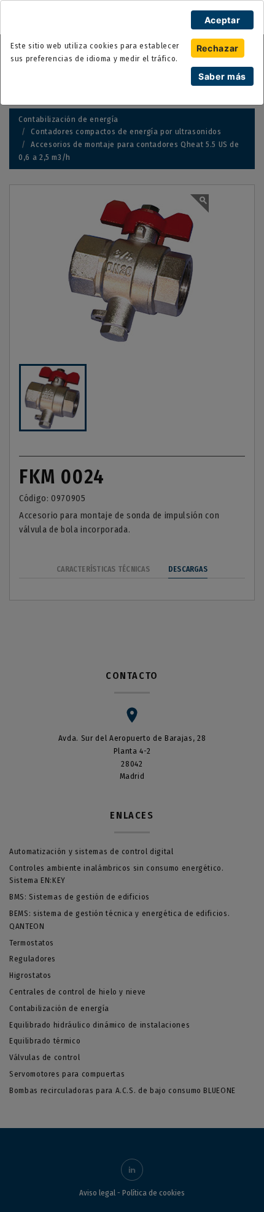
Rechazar (217, 48)
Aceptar (222, 20)
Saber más (222, 76)
